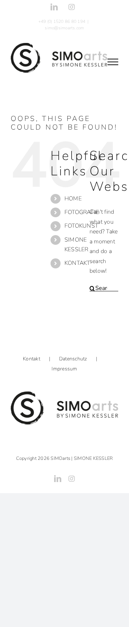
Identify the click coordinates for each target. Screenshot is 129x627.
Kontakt (31, 358)
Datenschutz (73, 358)
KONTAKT (77, 263)
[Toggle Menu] (113, 62)
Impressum (64, 368)
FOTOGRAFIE (81, 212)
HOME (73, 199)
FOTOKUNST (81, 226)
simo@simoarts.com (64, 28)
